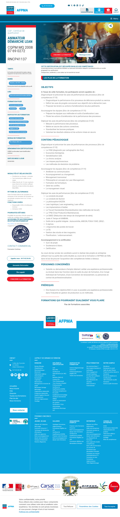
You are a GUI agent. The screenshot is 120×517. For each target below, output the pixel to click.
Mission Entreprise (87, 12)
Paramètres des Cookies (88, 506)
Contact (116, 12)
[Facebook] (74, 5)
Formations (53, 59)
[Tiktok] (83, 5)
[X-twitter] (71, 5)
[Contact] (116, 9)
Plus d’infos (11, 224)
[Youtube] (69, 5)
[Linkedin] (77, 5)
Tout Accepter (109, 506)
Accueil (46, 59)
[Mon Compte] (99, 9)
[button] (115, 18)
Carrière (108, 12)
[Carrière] (108, 9)
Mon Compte (99, 12)
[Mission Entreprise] (87, 9)
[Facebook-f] (26, 374)
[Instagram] (80, 5)
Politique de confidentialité (29, 512)
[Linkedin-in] (12, 374)
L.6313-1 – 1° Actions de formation (109, 344)
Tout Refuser (68, 506)
